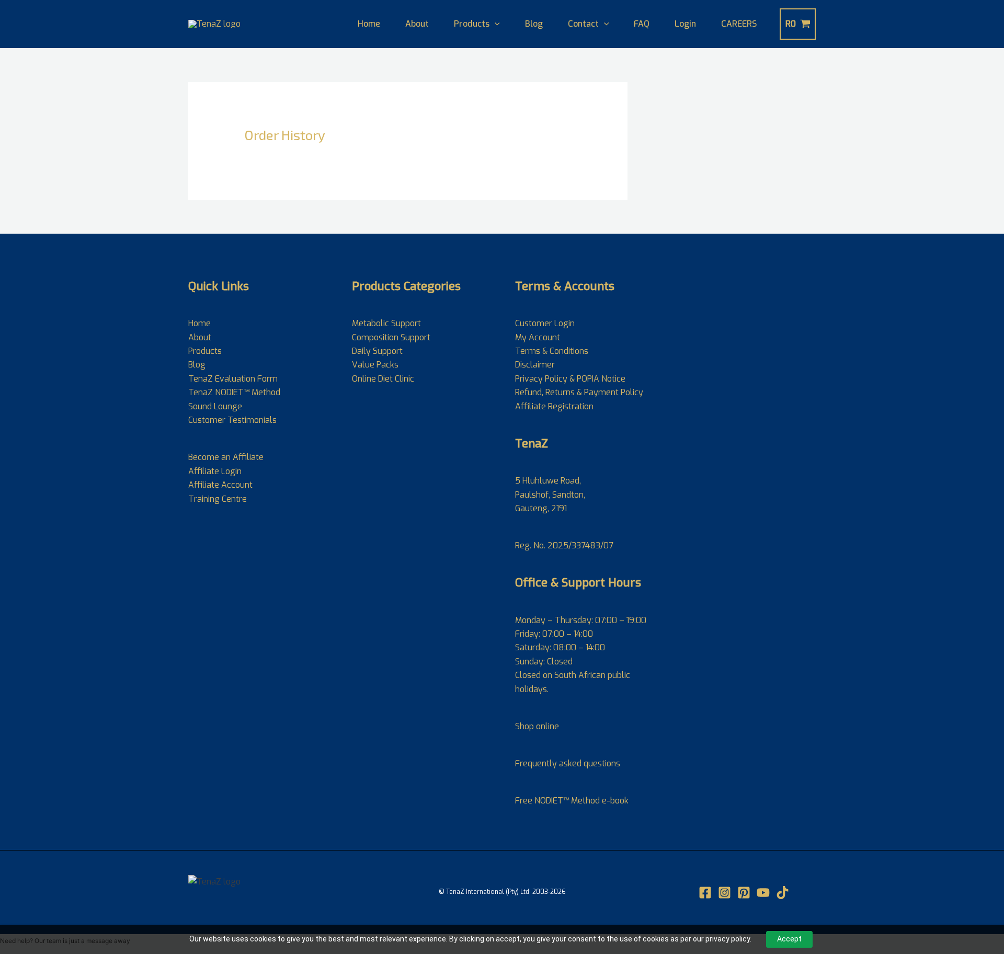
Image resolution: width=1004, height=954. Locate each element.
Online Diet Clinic (383, 378)
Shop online (537, 726)
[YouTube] (763, 892)
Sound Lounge (215, 406)
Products (471, 23)
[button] (494, 24)
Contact (583, 23)
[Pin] (743, 892)
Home (369, 23)
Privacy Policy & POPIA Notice (570, 378)
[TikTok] (782, 892)
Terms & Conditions (551, 351)
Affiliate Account (220, 484)
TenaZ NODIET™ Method (234, 392)
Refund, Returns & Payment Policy (579, 392)
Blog (534, 23)
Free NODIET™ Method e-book (572, 800)
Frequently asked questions (567, 763)
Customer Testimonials (232, 420)
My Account (537, 337)
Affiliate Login (215, 471)
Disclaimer (535, 364)
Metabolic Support (386, 323)
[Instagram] (724, 892)
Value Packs (375, 364)
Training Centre (217, 498)
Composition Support (391, 337)
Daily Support (377, 351)
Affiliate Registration (554, 406)
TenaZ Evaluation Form (233, 378)
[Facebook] (705, 892)
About (417, 23)
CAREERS (739, 23)
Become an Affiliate (226, 457)
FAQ (641, 23)
